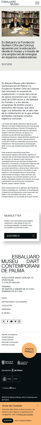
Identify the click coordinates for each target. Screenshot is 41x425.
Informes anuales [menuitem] (8, 345)
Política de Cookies (25, 415)
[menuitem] (4, 299)
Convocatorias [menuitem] (7, 340)
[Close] (37, 405)
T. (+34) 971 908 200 (11, 282)
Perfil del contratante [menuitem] (10, 342)
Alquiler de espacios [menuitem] (10, 335)
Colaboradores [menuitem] (8, 337)
